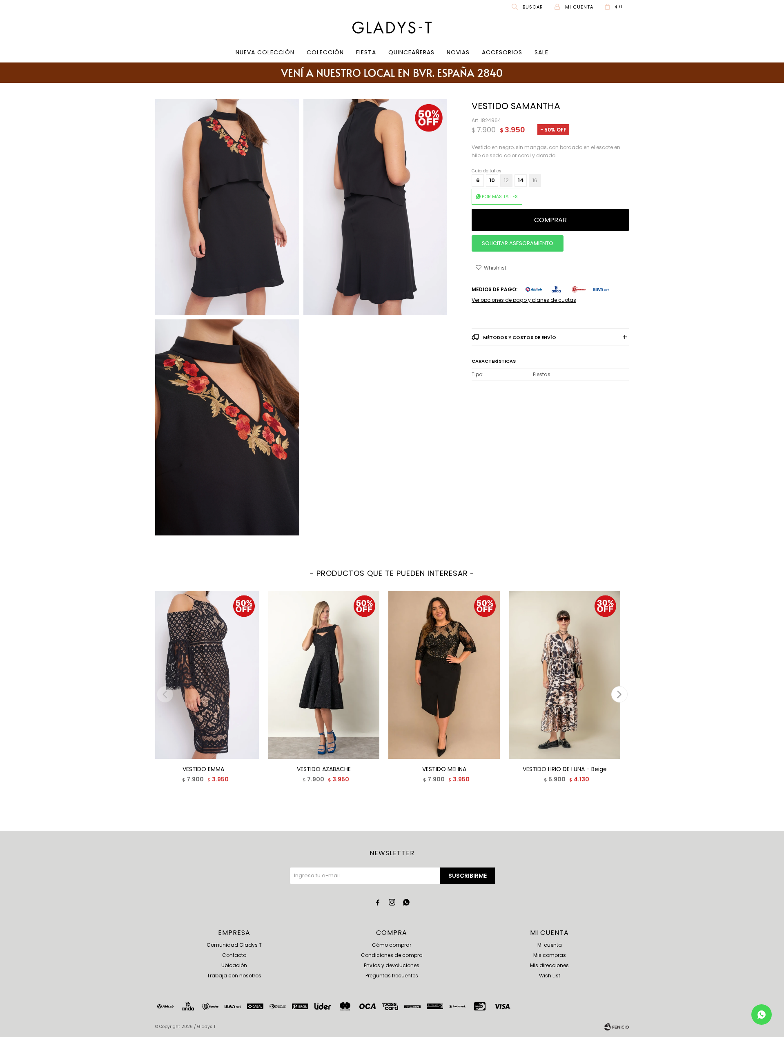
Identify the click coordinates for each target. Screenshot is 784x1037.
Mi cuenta (549, 944)
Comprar (550, 220)
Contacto (234, 955)
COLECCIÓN (325, 52)
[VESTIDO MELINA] (444, 675)
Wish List (549, 975)
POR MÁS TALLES (500, 196)
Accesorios (502, 52)
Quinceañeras (411, 52)
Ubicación (234, 965)
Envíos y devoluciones (391, 965)
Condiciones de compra (392, 955)
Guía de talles (486, 171)
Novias (458, 52)
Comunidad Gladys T (234, 944)
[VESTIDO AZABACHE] (323, 675)
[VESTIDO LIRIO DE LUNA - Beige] (564, 675)
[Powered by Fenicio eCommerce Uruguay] (616, 1027)
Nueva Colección (265, 52)
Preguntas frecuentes (391, 975)
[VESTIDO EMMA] (203, 675)
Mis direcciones (549, 965)
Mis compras (549, 955)
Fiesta (366, 52)
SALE (541, 52)
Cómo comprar (391, 944)
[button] (528, 6)
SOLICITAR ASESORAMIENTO (517, 243)
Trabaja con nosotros (234, 975)
